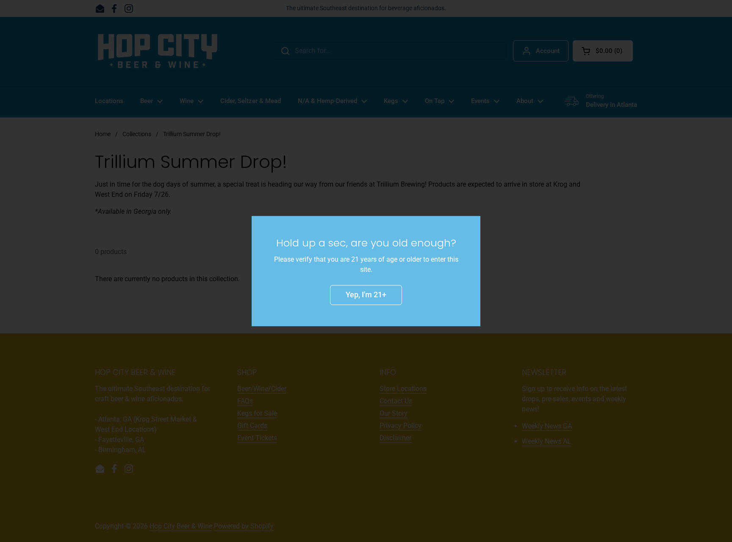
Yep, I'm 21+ (366, 294)
